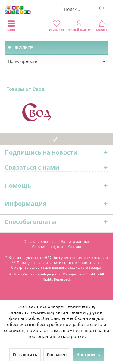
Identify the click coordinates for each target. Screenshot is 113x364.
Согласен (57, 354)
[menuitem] (101, 25)
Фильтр (23, 47)
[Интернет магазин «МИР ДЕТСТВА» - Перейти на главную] (28, 9)
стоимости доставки (90, 257)
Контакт (74, 246)
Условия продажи (47, 246)
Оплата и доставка (40, 241)
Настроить (88, 354)
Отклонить (25, 354)
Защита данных (75, 241)
